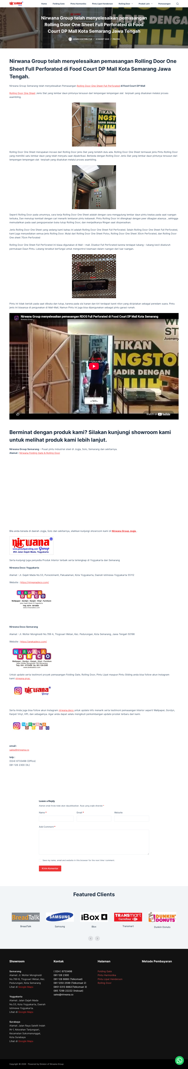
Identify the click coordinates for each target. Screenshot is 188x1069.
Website (118, 812)
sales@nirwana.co (19, 749)
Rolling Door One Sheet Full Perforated (98, 85)
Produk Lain (144, 3)
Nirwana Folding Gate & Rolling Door (39, 452)
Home (44, 3)
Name (43, 812)
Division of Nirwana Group (52, 1064)
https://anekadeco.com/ (33, 641)
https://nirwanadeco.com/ (34, 582)
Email (80, 812)
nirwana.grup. (22, 678)
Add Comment (47, 826)
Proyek (116, 39)
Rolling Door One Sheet (22, 93)
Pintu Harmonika (78, 3)
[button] (179, 1060)
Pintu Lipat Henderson (102, 3)
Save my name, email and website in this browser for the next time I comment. (79, 860)
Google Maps (25, 986)
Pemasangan (164, 3)
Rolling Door (124, 3)
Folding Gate (59, 3)
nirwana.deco (66, 710)
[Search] (177, 4)
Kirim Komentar (50, 868)
